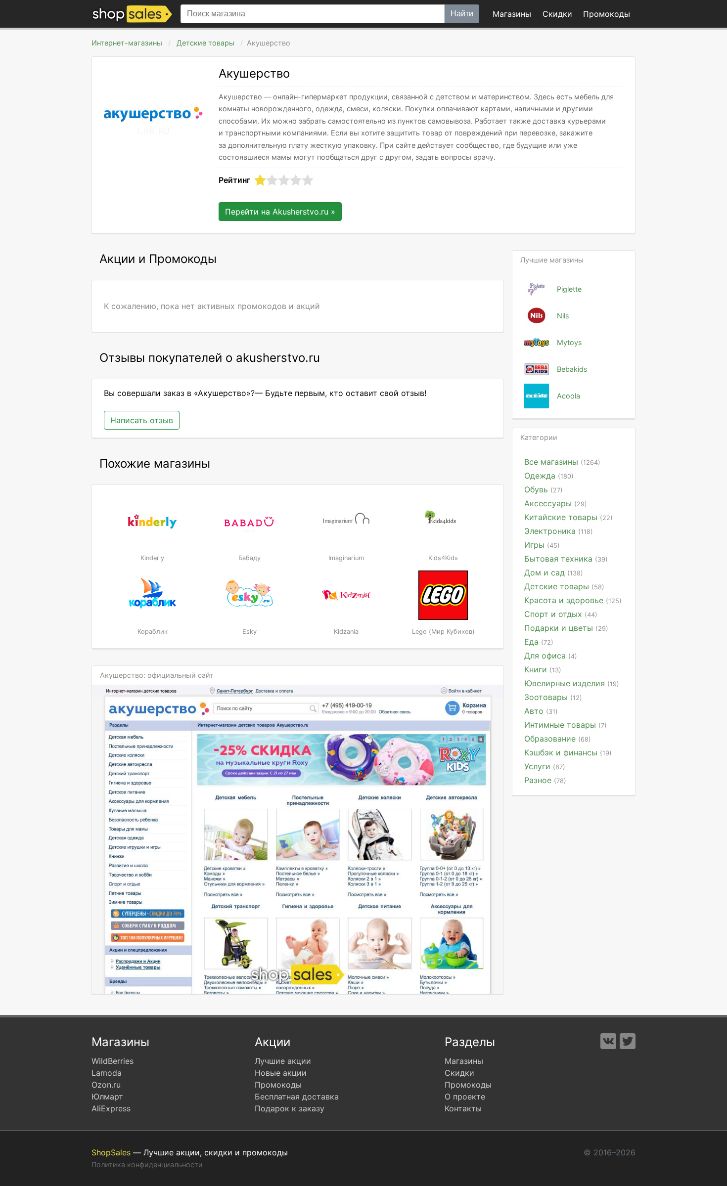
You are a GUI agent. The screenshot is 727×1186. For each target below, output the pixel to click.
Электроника (558, 531)
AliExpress (111, 1108)
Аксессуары (555, 503)
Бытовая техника (566, 559)
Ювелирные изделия (571, 683)
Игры (542, 545)
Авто (541, 711)
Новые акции (281, 1073)
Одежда (549, 476)
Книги (542, 669)
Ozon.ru (106, 1085)
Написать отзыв (141, 420)
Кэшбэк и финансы (568, 752)
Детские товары (205, 43)
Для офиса (550, 655)
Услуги (544, 766)
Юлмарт (107, 1096)
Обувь (543, 489)
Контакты (463, 1108)
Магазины (512, 14)
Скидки (557, 14)
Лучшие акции (283, 1061)
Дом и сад (553, 572)
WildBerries (112, 1061)
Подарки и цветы (566, 628)
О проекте (465, 1096)
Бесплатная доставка (297, 1096)
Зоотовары (553, 697)
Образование (557, 739)
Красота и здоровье (573, 600)
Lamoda (106, 1073)
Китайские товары (568, 517)
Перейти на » (280, 212)
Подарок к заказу (289, 1108)
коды (606, 14)
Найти (462, 13)
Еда (538, 642)
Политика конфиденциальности (147, 1164)
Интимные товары (565, 725)
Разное (545, 780)
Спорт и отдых (560, 614)
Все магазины (562, 462)
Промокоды (278, 1085)
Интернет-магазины (126, 43)
